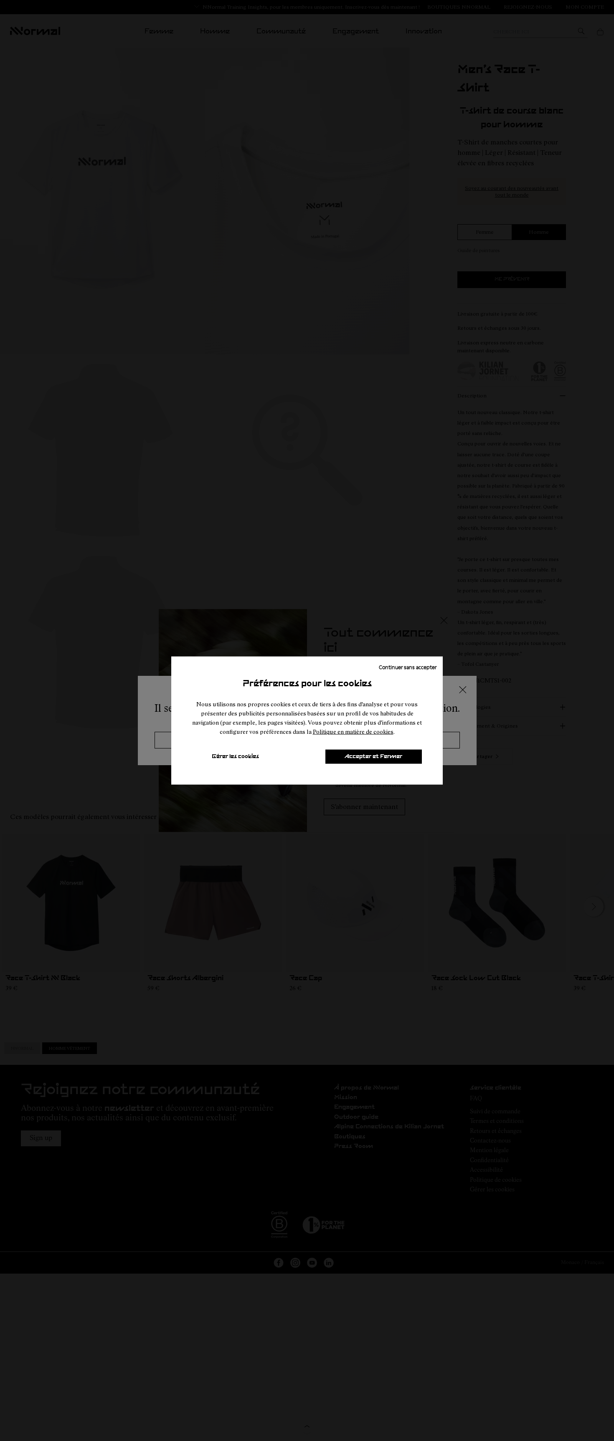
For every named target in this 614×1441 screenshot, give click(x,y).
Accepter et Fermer (373, 756)
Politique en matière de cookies (353, 731)
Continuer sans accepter (407, 667)
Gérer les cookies (235, 756)
